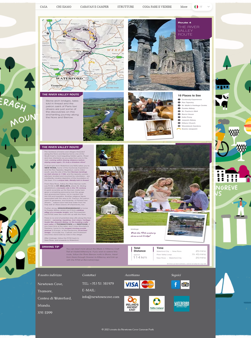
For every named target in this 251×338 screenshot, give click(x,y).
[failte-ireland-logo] (157, 304)
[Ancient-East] (132, 304)
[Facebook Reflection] (175, 284)
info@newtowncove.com (100, 297)
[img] (131, 284)
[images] (181, 304)
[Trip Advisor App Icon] (185, 284)
